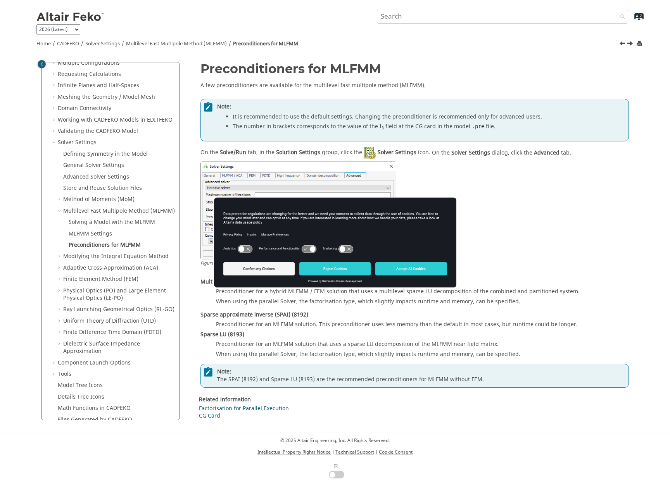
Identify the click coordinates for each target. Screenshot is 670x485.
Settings (90, 234)
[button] (55, 63)
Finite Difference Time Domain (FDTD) (112, 332)
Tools (64, 374)
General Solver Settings (93, 165)
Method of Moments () (99, 199)
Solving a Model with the (112, 222)
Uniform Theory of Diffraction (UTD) (109, 321)
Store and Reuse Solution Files (102, 188)
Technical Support (354, 452)
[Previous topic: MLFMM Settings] (623, 44)
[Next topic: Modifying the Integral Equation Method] (631, 44)
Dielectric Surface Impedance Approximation (101, 348)
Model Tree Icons (80, 385)
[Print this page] (640, 44)
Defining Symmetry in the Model (105, 154)
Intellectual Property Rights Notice (294, 452)
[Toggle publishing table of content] (42, 64)
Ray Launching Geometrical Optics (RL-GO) (118, 309)
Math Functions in (94, 408)
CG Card (209, 416)
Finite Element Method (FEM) (100, 279)
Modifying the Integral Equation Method (116, 256)
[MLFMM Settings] (623, 44)
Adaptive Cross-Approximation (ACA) (110, 268)
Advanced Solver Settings (96, 177)
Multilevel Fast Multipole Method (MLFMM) (176, 43)
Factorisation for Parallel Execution (244, 408)
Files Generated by (95, 420)
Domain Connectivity (84, 108)
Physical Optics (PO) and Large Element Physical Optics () (114, 295)
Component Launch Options (94, 363)
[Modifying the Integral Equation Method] (631, 44)
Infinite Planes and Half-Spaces (98, 85)
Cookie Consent (396, 452)
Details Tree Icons (81, 397)
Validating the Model (98, 131)
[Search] (621, 17)
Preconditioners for (265, 43)
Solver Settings (102, 43)
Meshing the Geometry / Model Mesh (106, 97)
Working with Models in (115, 120)
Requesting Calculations (89, 74)
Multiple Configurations (89, 63)
